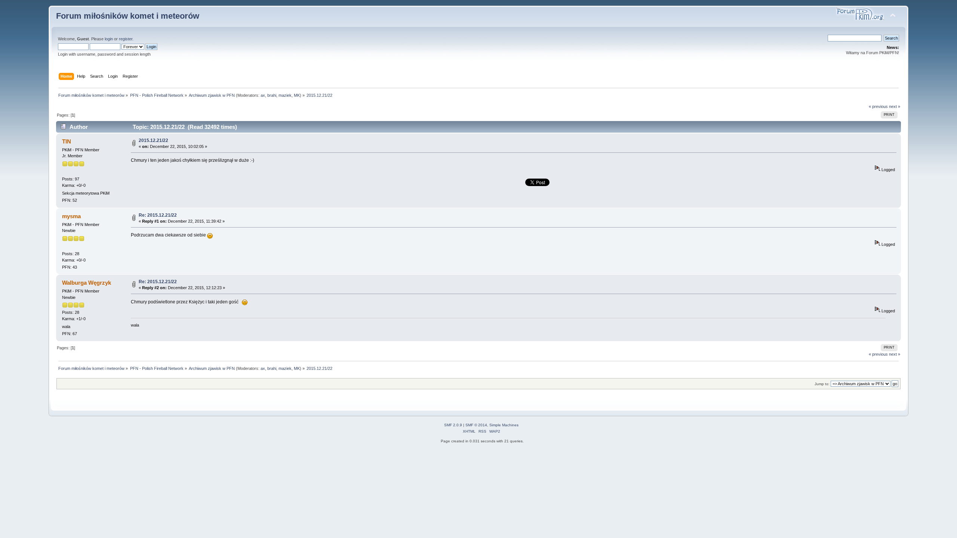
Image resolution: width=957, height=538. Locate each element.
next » (894, 106)
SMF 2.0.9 (453, 425)
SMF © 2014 (476, 425)
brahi (271, 95)
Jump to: (822, 384)
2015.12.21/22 (153, 140)
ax (263, 95)
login (109, 39)
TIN (66, 141)
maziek (285, 95)
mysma (71, 216)
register (125, 39)
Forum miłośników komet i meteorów (127, 16)
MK (297, 95)
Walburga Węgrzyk (86, 282)
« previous (878, 106)
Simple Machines (503, 425)
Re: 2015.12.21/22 (158, 215)
